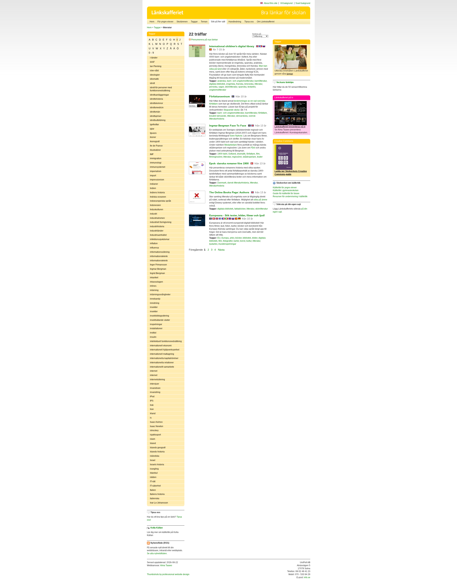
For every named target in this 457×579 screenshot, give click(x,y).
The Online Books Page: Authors (229, 192)
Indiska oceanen (158, 197)
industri (153, 214)
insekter (154, 307)
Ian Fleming (155, 66)
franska (239, 84)
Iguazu (153, 133)
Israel (152, 460)
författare (262, 113)
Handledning (234, 21)
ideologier (155, 75)
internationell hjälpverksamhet (164, 349)
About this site (270, 3)
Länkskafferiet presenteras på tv (290, 126)
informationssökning (160, 252)
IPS (151, 401)
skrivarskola (242, 116)
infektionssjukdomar (159, 239)
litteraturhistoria (216, 185)
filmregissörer (215, 157)
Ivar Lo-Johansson (159, 502)
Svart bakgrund (302, 3)
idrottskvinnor (156, 103)
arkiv (232, 238)
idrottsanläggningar (159, 95)
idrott (152, 83)
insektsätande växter (160, 320)
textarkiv (251, 87)
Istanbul (154, 473)
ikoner (153, 137)
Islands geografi (157, 447)
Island (153, 443)
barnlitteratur (261, 81)
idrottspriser (155, 116)
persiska (213, 87)
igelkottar (154, 124)
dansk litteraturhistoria (238, 182)
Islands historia (157, 451)
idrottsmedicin (157, 107)
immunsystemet (157, 167)
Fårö (253, 147)
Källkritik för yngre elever (285, 187)
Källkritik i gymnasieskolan (285, 190)
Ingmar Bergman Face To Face (227, 125)
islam (152, 439)
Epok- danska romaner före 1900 (229, 163)
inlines (153, 286)
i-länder (153, 57)
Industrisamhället (158, 235)
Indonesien (155, 205)
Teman (204, 21)
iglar (152, 129)
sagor (221, 87)
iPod (152, 396)
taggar (290, 74)
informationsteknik (159, 256)
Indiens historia (157, 192)
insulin (153, 337)
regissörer (237, 157)
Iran (152, 409)
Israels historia (157, 464)
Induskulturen (156, 209)
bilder (254, 238)
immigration (155, 158)
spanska (242, 87)
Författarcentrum (219, 96)
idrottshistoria (156, 99)
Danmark (221, 182)
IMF (152, 154)
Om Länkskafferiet (265, 21)
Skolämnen (182, 21)
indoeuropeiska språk (160, 201)
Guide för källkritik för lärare (286, 193)
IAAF (152, 62)
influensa (154, 247)
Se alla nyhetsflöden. (157, 553)
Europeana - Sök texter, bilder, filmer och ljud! (237, 215)
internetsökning (157, 379)
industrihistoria (157, 226)
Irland (152, 413)
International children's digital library (232, 46)
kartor (236, 241)
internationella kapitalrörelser (164, 358)
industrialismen (157, 218)
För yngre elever (165, 21)
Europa (225, 238)
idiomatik (154, 79)
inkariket (154, 277)
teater (260, 157)
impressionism (157, 179)
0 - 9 (151, 52)
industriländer (156, 230)
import (153, 175)
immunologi (155, 162)
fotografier (228, 241)
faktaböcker (239, 209)
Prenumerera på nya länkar (204, 39)
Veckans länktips (285, 82)
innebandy (155, 299)
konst (242, 241)
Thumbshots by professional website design (168, 574)
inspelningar (156, 324)
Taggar (194, 21)
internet (153, 371)
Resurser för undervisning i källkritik (290, 196)
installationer (156, 328)
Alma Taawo (166, 565)
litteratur (258, 84)
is (151, 417)
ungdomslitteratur (217, 90)
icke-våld (154, 70)
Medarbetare (230, 145)
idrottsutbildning (157, 120)
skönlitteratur (231, 87)
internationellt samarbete (162, 367)
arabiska (221, 81)
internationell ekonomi (161, 345)
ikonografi (155, 141)
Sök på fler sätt (218, 21)
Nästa (221, 249)
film (258, 154)
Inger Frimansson (158, 264)
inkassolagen (156, 282)
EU (218, 238)
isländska (154, 456)
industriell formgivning (160, 222)
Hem (152, 21)
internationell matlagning (162, 354)
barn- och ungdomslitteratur (240, 81)
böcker (238, 238)
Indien (153, 188)
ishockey (154, 430)
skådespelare (249, 157)
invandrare (155, 388)
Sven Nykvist (236, 135)
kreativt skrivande (217, 116)
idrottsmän (155, 112)
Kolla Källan (156, 527)
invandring (155, 392)
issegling (154, 469)
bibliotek (247, 238)
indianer (154, 184)
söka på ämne (260, 199)
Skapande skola (231, 110)
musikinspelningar (227, 244)
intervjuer (154, 384)
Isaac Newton (156, 426)
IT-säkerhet (155, 486)
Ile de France (156, 145)
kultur (249, 241)
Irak (152, 405)
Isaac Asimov (156, 422)
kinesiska (248, 84)
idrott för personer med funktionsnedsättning (161, 89)
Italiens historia (157, 494)
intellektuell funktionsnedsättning (166, 341)
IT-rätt (152, 481)
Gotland (232, 154)
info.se (307, 577)
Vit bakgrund (286, 3)
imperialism (155, 171)
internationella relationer (162, 362)
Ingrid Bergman (157, 273)
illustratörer (155, 150)
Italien (153, 490)
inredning (154, 303)
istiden (153, 477)
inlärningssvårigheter (160, 294)
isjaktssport (155, 434)
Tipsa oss (249, 21)
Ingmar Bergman (158, 269)
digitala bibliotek (217, 84)
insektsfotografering (159, 316)
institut (153, 332)
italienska (154, 498)
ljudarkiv (213, 244)
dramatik (241, 154)
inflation (154, 243)
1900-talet (222, 154)
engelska (230, 84)
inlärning (154, 290)
